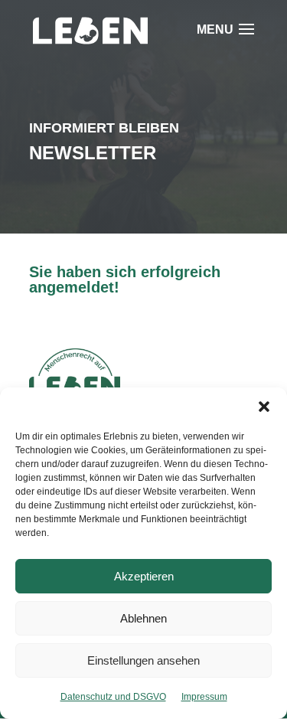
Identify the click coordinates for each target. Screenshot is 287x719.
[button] (264, 406)
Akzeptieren (144, 576)
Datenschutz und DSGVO (113, 696)
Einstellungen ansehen (143, 660)
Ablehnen (143, 618)
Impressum (204, 696)
